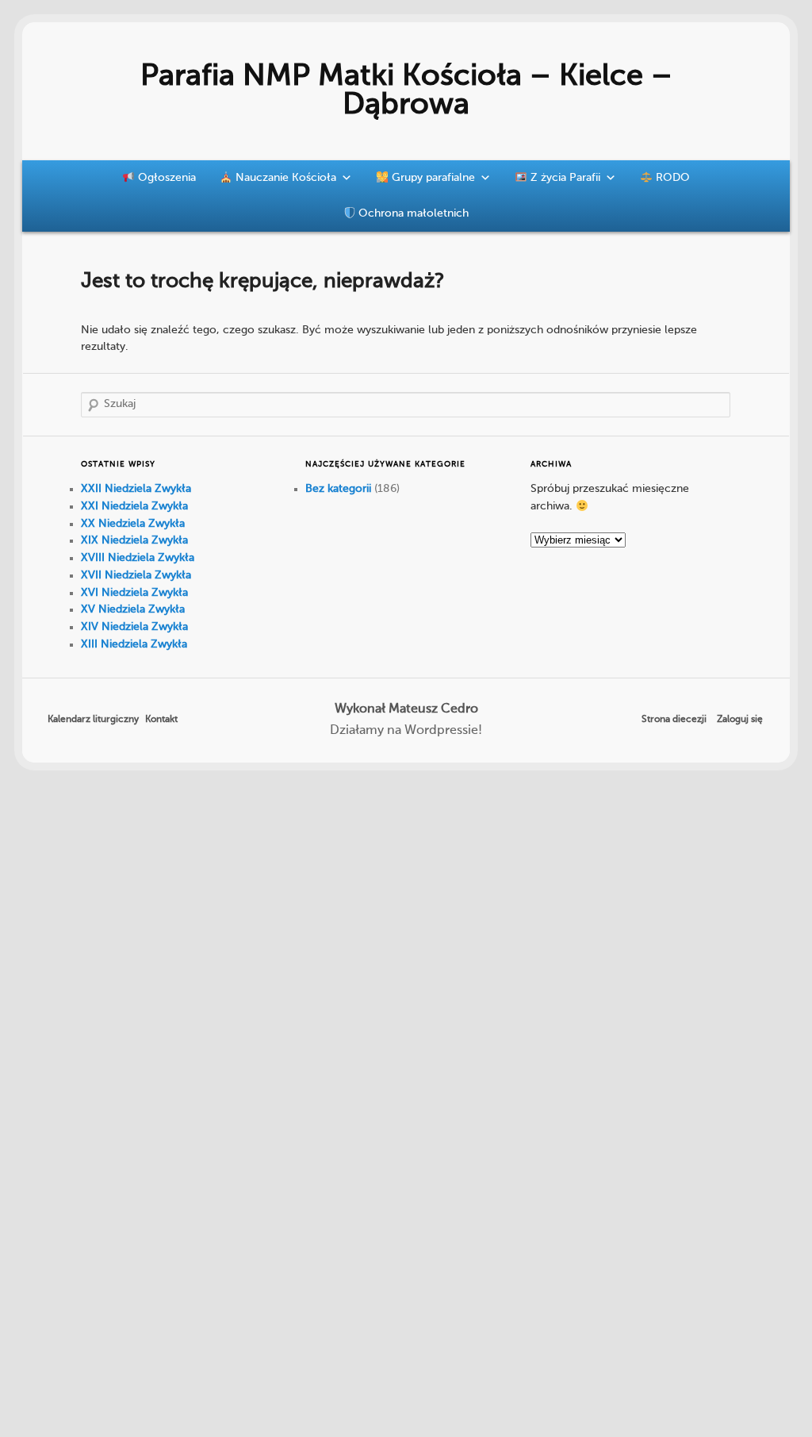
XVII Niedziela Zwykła (136, 575)
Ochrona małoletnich (412, 213)
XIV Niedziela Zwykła (134, 626)
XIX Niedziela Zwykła (134, 540)
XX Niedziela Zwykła (133, 523)
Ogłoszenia (165, 177)
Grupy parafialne (432, 177)
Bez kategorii (338, 488)
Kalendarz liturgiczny (93, 719)
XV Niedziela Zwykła (133, 609)
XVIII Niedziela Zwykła (137, 557)
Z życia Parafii (563, 177)
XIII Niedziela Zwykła (134, 644)
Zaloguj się (740, 719)
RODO (671, 177)
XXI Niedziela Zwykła (134, 506)
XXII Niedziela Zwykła (136, 488)
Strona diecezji (674, 719)
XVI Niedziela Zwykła (134, 592)
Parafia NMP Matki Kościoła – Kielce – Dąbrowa (406, 91)
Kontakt (161, 719)
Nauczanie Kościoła (284, 177)
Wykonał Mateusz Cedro (406, 709)
